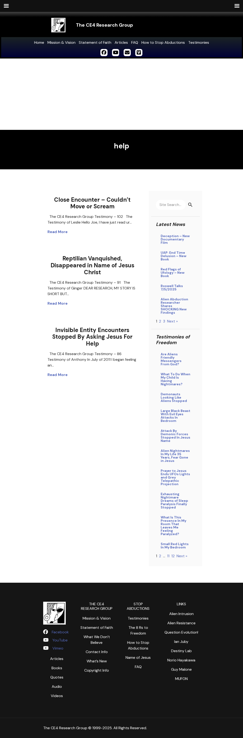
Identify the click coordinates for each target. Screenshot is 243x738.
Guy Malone (181, 669)
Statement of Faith (95, 42)
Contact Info (97, 651)
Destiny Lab (181, 650)
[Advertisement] (121, 94)
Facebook (60, 632)
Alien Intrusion (181, 613)
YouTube (60, 640)
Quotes (56, 677)
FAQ (134, 42)
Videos (57, 695)
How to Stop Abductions (163, 42)
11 (168, 555)
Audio (57, 686)
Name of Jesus (138, 657)
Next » (172, 321)
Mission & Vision (61, 42)
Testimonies (198, 42)
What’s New (97, 661)
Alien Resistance (181, 623)
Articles (121, 42)
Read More (57, 231)
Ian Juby (181, 641)
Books (56, 667)
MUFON (181, 678)
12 (173, 555)
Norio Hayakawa (181, 660)
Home (39, 42)
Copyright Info (96, 670)
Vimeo (57, 648)
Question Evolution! (181, 632)
